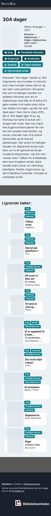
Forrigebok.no (18, 491)
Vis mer (28, 46)
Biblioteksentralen (32, 484)
